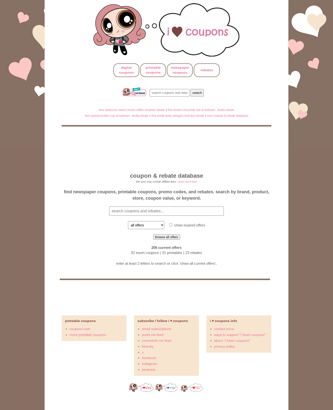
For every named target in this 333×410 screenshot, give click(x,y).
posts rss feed (153, 335)
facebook (149, 358)
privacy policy (224, 346)
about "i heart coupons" (232, 340)
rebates (207, 70)
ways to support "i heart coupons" (240, 335)
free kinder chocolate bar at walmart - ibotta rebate (201, 109)
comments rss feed (156, 340)
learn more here (187, 181)
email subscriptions (156, 329)
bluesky (148, 346)
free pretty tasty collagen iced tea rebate (177, 115)
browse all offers (166, 237)
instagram (149, 364)
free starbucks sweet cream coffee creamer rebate (132, 109)
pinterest (148, 369)
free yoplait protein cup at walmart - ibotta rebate (116, 115)
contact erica (224, 329)
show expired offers (189, 225)
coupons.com (79, 329)
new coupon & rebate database (227, 115)
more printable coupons (87, 335)
